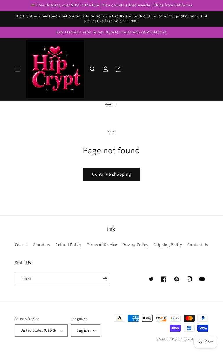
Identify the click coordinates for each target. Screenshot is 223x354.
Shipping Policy (167, 244)
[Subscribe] (104, 278)
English (83, 330)
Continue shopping (111, 174)
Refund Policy (68, 244)
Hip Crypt (173, 339)
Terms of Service (102, 244)
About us (41, 244)
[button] (17, 69)
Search (21, 244)
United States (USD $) (38, 330)
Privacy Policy (135, 244)
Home (109, 104)
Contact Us (197, 244)
